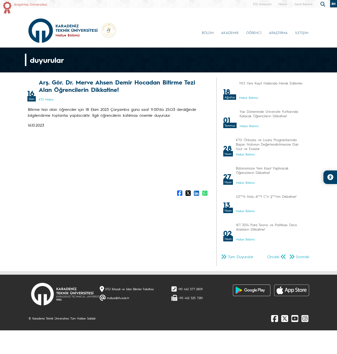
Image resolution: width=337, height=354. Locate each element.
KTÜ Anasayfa (262, 4)
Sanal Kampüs (303, 4)
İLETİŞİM (301, 32)
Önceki (273, 256)
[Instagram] (304, 318)
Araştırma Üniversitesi (30, 4)
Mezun (283, 4)
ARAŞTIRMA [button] (278, 32)
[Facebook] (274, 318)
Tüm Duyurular (241, 256)
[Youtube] (294, 318)
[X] (284, 318)
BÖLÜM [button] (208, 32)
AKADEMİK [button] (230, 32)
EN (334, 4)
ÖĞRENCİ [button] (254, 32)
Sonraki (302, 256)
